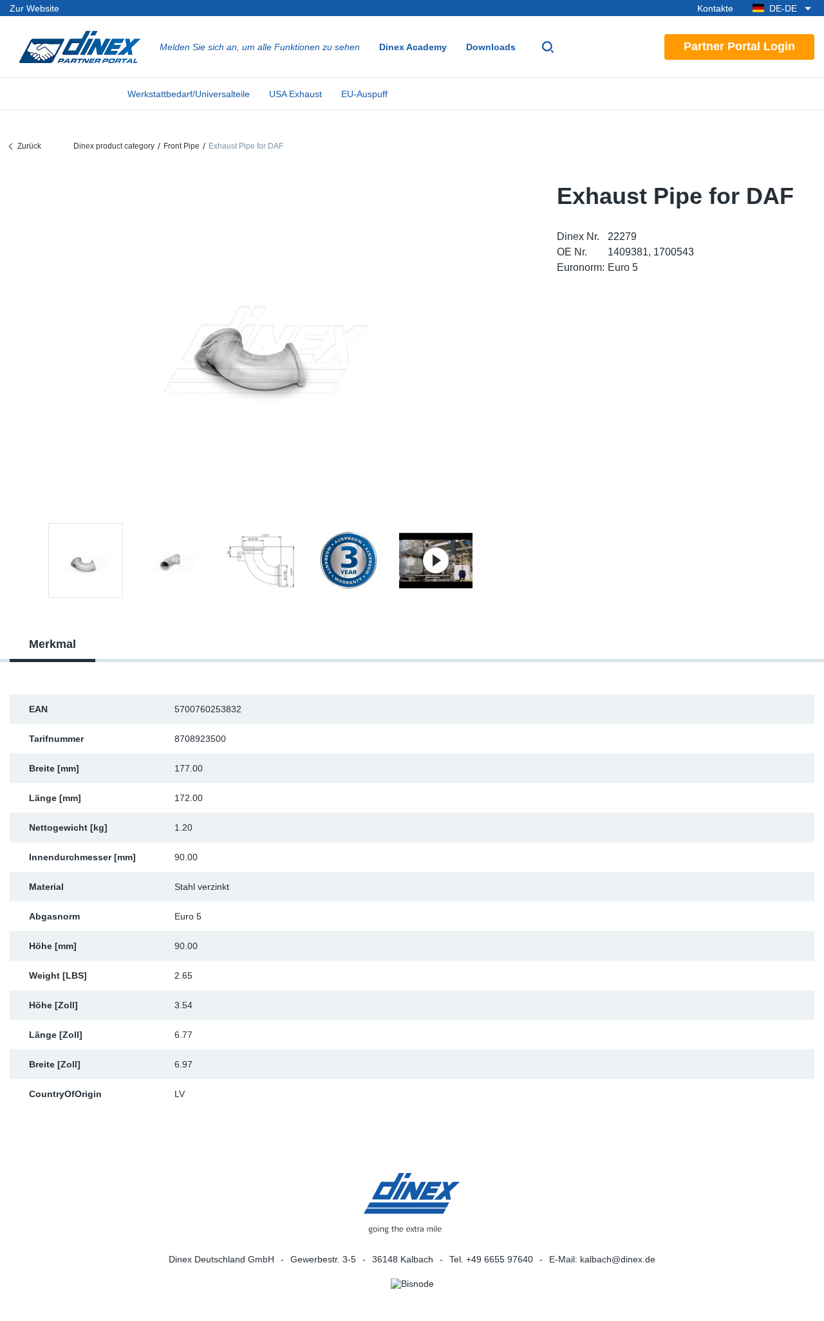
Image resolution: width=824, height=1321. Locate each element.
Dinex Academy (413, 47)
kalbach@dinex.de (617, 1259)
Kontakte (715, 8)
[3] (348, 560)
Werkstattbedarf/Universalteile (188, 94)
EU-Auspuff (364, 94)
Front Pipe (182, 146)
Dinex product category (113, 146)
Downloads (491, 47)
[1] (173, 560)
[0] (261, 343)
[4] (435, 560)
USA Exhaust (295, 94)
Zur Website (34, 8)
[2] (260, 560)
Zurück (29, 146)
